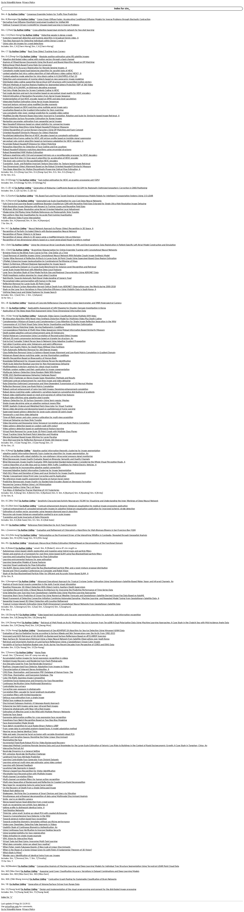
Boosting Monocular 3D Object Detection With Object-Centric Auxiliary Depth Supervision (44, 587)
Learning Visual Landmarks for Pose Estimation (24, 565)
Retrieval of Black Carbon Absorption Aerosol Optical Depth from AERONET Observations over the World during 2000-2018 (59, 287)
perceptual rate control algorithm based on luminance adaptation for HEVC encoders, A (43, 141)
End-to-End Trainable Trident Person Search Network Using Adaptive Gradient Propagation (44, 341)
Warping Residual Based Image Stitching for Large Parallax (30, 437)
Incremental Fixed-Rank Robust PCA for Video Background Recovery (34, 743)
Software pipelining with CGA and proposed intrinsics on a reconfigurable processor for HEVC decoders (50, 155)
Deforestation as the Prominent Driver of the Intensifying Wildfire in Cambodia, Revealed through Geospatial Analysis (93, 535)
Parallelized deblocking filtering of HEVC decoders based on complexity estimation (40, 135)
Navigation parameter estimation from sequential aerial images (32, 121)
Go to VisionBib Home (11, 2)
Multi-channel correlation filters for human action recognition (31, 779)
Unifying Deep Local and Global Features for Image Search (29, 292)
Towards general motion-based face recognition (25, 819)
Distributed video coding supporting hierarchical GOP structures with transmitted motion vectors (47, 82)
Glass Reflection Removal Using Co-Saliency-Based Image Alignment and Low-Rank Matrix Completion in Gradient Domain (59, 353)
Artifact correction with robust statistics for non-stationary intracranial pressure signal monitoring (48, 456)
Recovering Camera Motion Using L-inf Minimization (27, 484)
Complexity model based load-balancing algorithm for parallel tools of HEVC (38, 71)
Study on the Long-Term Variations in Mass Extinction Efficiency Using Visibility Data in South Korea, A (49, 289)
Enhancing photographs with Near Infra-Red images (26, 709)
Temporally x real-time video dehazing (20, 415)
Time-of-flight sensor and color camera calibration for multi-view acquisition (38, 417)
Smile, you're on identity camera (18, 799)
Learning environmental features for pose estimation (27, 559)
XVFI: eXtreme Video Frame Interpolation (22, 218)
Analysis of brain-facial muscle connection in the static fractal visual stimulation (39, 584)
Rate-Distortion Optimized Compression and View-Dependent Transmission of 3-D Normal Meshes (48, 384)
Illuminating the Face (12, 740)
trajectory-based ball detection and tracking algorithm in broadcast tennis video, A (41, 38)
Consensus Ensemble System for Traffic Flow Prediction (52, 14)
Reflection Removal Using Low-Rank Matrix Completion (28, 386)
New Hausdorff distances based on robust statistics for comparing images (36, 124)
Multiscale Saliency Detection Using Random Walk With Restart (32, 372)
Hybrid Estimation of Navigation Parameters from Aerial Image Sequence (36, 96)
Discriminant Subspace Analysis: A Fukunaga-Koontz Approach (31, 703)
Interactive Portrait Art (13, 748)
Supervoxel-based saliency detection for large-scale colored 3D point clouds (37, 412)
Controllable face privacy (14, 686)
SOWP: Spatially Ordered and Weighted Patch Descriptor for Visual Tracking (37, 406)
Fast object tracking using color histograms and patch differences (32, 344)
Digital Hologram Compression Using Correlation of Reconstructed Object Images (40, 336)
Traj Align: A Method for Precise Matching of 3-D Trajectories (31, 490)
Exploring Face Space (12, 715)
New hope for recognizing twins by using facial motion (28, 785)
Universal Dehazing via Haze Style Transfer (22, 420)
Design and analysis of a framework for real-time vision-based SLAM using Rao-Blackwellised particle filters (52, 554)
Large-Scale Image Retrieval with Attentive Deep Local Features (32, 270)
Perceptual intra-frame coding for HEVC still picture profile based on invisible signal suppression (47, 138)
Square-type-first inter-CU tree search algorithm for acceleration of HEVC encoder (40, 158)
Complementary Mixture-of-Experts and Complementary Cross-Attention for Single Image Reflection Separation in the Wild (59, 322)
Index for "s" (6, 897)
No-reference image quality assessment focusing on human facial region (36, 479)
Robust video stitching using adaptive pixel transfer (26, 398)
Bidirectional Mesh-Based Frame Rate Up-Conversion (27, 65)
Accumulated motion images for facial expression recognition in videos (35, 658)
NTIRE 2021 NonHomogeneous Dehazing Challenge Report (29, 375)
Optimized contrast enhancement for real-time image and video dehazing (36, 381)
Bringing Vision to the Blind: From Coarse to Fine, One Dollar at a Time (35, 253)
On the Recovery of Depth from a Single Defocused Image (29, 788)
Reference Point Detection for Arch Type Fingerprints (52, 525)
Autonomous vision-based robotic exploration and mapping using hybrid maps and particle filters (47, 551)
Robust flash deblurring (13, 791)
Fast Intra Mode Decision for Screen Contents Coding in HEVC (31, 90)
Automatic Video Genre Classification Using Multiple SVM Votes (67, 316)
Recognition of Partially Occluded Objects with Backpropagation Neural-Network (40, 231)
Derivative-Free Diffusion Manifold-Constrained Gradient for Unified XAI (36, 22)
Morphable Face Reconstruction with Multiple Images (27, 774)
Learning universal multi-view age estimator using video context (32, 762)
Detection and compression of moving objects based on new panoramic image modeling (43, 79)
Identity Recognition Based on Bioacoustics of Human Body (30, 358)
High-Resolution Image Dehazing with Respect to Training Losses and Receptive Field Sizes (44, 207)
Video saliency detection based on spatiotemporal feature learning (33, 429)
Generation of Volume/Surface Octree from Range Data (53, 884)
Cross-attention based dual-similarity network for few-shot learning (63, 30)
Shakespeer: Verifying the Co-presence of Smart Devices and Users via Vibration (39, 793)
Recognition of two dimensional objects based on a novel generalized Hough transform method (46, 240)
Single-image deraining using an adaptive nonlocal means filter (32, 403)
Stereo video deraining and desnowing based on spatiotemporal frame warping (39, 409)
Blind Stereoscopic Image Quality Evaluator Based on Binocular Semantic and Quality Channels (46, 459)
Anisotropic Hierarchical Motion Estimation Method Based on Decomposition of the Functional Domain (75, 543)
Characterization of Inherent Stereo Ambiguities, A (26, 669)
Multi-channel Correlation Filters (18, 777)
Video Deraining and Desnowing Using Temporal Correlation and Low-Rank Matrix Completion (46, 423)
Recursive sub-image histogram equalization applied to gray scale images (36, 514)
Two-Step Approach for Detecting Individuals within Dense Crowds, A (34, 41)
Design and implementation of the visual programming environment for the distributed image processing (88, 889)
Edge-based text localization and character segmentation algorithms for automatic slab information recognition (89, 615)
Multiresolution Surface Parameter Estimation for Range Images (32, 119)
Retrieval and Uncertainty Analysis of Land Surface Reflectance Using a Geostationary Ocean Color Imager (51, 642)
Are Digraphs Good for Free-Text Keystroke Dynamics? (27, 664)
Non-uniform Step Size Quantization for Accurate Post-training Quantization (37, 215)
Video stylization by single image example (22, 836)
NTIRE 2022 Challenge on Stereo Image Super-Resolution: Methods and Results (39, 378)
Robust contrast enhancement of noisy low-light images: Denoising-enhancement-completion (45, 389)
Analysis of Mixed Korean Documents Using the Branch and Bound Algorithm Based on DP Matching (48, 62)
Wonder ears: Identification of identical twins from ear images (31, 855)
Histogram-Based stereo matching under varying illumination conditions (36, 355)
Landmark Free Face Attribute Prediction (21, 757)
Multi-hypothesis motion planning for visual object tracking (30, 275)
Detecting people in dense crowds (56, 35)
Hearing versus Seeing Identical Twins (20, 731)
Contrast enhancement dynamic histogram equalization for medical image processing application (83, 506)
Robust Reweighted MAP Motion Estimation (23, 152)
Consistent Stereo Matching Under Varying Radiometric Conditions (33, 327)
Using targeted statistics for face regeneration (24, 833)
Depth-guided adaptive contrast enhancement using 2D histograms (33, 333)
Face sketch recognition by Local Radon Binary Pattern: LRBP (30, 726)
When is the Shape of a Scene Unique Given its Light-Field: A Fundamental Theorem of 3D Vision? (47, 850)
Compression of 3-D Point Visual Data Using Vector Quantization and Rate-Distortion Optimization (47, 324)
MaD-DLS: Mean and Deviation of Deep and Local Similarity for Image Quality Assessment (44, 473)
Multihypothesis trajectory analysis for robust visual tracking (30, 367)
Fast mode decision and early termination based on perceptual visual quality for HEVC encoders (47, 93)
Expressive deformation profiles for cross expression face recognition (34, 717)
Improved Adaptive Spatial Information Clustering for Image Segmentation (37, 470)
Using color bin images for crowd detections (23, 44)
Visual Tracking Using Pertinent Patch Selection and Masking (30, 434)
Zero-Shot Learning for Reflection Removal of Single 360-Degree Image (35, 440)
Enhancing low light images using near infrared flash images (30, 706)
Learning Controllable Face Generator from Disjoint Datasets (31, 760)
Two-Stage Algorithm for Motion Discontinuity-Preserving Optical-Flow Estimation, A (41, 169)
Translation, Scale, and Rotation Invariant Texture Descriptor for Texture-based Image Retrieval (46, 164)
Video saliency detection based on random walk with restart (30, 426)
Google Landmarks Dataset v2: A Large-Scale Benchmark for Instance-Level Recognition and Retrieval (49, 267)
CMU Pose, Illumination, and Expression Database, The (28, 675)
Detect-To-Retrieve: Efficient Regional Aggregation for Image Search (34, 264)
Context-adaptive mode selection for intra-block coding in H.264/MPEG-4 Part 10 (40, 76)
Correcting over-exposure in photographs (22, 689)
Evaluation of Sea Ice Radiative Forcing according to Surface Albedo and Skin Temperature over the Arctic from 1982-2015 (59, 633)
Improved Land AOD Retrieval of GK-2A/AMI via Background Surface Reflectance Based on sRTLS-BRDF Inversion (54, 636)
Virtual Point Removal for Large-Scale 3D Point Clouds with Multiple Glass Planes (40, 431)
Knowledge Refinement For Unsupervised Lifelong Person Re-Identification (37, 361)
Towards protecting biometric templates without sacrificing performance (36, 822)
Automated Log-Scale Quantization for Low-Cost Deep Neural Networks (69, 201)
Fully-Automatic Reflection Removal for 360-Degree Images (30, 350)
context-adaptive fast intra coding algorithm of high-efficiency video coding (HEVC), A (42, 73)
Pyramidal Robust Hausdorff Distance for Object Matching (29, 144)
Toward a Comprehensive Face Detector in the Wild (26, 816)
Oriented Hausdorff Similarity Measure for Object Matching (30, 133)
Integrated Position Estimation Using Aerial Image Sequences (31, 102)
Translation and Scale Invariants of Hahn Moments (26, 517)
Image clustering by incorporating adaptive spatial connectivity (32, 468)
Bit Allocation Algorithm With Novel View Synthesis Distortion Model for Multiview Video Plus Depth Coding (52, 319)
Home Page (40, 653)
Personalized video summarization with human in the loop (29, 281)
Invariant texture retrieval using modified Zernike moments (30, 104)
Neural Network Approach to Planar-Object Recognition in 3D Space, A (61, 229)
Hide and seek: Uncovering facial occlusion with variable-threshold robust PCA (38, 734)
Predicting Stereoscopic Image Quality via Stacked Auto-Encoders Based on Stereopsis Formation (47, 482)
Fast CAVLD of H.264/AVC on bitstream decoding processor (29, 88)
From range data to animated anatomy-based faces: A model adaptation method (40, 729)
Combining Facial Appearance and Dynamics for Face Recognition (33, 681)
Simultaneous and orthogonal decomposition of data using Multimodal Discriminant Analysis (45, 796)
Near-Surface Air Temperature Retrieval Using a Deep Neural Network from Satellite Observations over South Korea (56, 639)
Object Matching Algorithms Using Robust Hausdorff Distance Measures (36, 127)
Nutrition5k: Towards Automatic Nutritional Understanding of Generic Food (37, 278)
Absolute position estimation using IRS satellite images (64, 57)
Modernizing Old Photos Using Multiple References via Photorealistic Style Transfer (41, 212)
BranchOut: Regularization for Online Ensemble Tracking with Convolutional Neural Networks (74, 250)
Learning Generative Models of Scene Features (24, 562)
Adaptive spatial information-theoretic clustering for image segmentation (66, 451)
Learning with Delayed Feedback (18, 765)
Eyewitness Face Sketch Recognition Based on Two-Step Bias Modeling (35, 720)
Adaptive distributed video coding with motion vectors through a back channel (38, 59)
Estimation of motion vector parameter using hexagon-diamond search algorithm (40, 512)
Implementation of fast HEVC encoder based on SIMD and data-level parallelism (39, 99)
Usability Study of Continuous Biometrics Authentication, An (30, 827)
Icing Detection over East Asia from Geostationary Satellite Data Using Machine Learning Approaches (49, 593)
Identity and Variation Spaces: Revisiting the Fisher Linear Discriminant (35, 737)
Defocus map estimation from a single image (23, 698)
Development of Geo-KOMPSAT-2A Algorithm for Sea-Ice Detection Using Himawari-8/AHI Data (81, 631)
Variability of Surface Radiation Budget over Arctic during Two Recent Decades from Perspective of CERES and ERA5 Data (58, 645)
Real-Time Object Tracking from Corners (46, 51)
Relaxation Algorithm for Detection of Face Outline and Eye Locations (35, 147)
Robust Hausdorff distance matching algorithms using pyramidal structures (37, 150)
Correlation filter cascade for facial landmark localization (29, 692)
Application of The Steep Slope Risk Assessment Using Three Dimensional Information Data (44, 311)
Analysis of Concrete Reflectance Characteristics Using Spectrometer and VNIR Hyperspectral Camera (74, 303)
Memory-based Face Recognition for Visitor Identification (29, 771)
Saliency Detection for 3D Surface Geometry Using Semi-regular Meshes (36, 400)
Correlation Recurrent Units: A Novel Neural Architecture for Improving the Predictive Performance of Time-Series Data (58, 590)
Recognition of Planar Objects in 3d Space (22, 234)
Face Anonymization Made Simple (18, 723)
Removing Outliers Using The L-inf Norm (21, 487)
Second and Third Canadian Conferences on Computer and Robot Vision (35, 571)
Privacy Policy (28, 2)
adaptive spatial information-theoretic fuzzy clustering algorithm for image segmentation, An (45, 453)
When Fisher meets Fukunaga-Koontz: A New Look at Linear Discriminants (36, 847)
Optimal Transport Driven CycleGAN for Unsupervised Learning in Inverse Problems (41, 25)
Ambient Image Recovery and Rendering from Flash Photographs (32, 661)
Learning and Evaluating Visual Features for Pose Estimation (30, 557)
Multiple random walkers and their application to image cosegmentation (36, 369)
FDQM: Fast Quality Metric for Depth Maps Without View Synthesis (33, 347)
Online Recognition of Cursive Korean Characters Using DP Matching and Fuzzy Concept (43, 130)
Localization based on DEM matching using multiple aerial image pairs (35, 107)
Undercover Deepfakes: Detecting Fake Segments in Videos (30, 824)
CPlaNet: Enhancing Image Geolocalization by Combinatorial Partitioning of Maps (40, 261)
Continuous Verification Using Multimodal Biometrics (27, 684)
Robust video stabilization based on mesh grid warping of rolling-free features (38, 395)
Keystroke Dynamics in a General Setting (21, 751)
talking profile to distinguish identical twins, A (23, 808)
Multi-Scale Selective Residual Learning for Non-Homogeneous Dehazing (36, 364)
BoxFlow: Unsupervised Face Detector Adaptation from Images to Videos (36, 667)
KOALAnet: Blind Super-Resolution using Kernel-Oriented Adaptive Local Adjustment (41, 209)
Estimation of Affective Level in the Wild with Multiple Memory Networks (36, 712)
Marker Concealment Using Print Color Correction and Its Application (34, 476)
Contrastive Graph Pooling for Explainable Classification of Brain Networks (82, 879)
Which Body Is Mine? (12, 853)
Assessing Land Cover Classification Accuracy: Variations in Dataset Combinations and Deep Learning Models (89, 871)
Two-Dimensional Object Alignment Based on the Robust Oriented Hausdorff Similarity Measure (47, 166)
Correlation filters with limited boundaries (22, 695)
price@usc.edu (12, 907)
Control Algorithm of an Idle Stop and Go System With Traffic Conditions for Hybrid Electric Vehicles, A (49, 465)
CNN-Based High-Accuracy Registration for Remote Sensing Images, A (35, 68)
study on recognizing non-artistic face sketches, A (25, 805)
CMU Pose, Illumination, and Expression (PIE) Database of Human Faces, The (38, 672)
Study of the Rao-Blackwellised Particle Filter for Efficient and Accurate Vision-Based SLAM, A (45, 574)
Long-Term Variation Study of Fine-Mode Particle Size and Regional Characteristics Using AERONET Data (51, 272)
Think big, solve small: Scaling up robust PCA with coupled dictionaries (35, 813)
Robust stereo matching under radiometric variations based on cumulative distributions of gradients (48, 392)
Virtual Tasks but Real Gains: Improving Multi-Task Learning (30, 841)
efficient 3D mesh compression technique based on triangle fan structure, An (38, 338)
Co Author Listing (16, 14)
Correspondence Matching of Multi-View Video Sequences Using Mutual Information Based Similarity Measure (54, 330)
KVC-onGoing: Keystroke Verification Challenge (24, 754)
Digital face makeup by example (17, 700)
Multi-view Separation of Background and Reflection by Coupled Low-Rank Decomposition (44, 782)
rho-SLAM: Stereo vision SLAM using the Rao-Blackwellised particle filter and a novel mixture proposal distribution (55, 568)
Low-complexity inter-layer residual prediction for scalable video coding (36, 113)
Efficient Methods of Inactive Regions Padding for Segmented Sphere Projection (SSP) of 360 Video (48, 85)
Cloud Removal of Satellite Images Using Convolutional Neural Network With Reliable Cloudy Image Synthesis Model (56, 256)
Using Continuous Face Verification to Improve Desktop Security (32, 830)
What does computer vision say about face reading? (26, 844)
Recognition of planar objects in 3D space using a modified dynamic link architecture (41, 237)
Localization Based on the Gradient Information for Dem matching (33, 110)
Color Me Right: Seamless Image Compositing (24, 678)
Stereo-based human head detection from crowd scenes (28, 802)
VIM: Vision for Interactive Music (18, 839)
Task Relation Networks (13, 810)
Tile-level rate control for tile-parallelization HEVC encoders (30, 161)
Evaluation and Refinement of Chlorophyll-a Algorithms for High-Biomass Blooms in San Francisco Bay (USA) (86, 530)
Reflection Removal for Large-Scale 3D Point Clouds (26, 284)
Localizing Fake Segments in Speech (19, 768)
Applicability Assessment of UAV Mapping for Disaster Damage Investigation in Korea (67, 308)
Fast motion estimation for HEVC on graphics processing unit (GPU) (69, 180)
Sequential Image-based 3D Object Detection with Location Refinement (35, 601)
